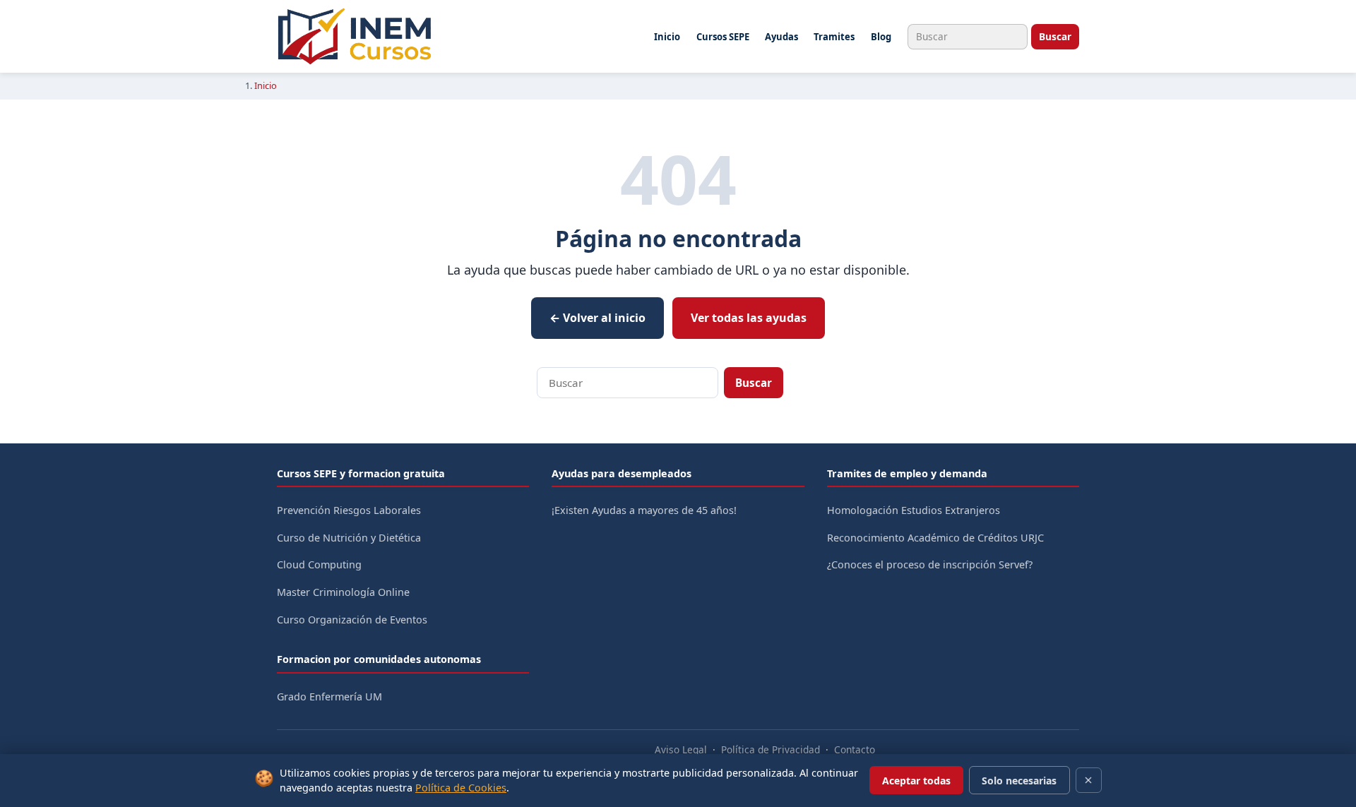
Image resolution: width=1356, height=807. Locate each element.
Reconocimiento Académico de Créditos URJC (935, 537)
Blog (881, 36)
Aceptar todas (916, 780)
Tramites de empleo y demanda (907, 473)
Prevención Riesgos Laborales (349, 510)
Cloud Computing (319, 564)
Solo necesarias (1019, 780)
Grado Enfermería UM (329, 696)
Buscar (1055, 36)
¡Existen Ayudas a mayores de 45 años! (644, 510)
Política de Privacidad (770, 749)
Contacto (854, 749)
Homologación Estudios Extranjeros (913, 510)
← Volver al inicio (597, 317)
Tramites (834, 36)
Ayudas (781, 36)
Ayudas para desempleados (621, 473)
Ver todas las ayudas (749, 317)
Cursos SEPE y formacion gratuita (361, 473)
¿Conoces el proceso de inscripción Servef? (930, 564)
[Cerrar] (1089, 780)
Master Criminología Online (343, 592)
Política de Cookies (460, 787)
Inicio (667, 36)
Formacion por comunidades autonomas (379, 659)
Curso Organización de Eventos (352, 619)
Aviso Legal (681, 749)
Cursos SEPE (722, 36)
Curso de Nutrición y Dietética (349, 537)
